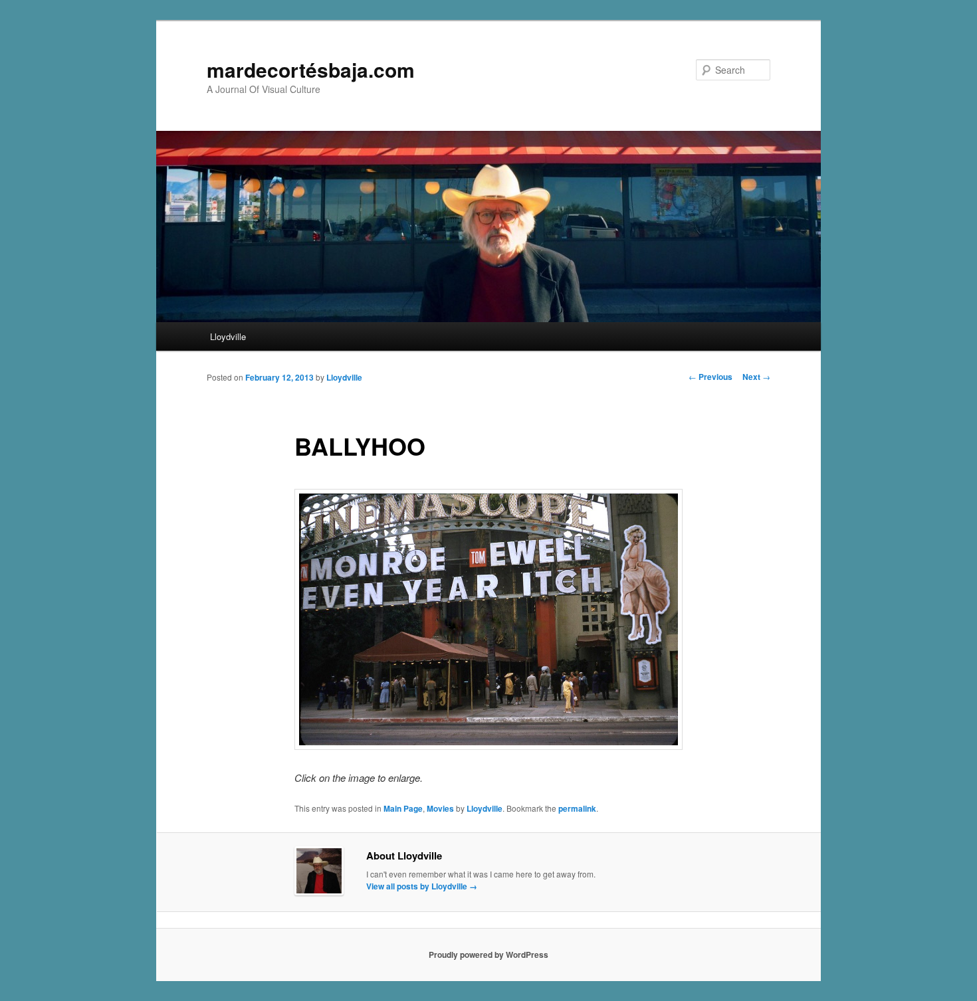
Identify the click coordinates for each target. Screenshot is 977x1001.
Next (756, 377)
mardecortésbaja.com (311, 69)
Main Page (403, 808)
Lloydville (228, 336)
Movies (440, 808)
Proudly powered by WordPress (488, 954)
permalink (577, 808)
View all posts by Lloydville (421, 886)
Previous (710, 377)
